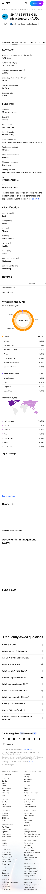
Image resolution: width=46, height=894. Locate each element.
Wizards (5, 884)
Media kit (27, 825)
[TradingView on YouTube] (13, 739)
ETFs (4, 783)
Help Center (28, 820)
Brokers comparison (31, 793)
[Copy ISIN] (18, 180)
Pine (3, 795)
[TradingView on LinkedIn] (24, 739)
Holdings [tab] (23, 42)
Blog (25, 818)
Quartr (31, 762)
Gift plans (27, 781)
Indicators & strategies (10, 882)
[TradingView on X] (3, 739)
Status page (28, 860)
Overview (27, 788)
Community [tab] (35, 42)
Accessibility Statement (32, 852)
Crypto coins (6, 788)
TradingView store (30, 832)
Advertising (28, 882)
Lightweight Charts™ (31, 871)
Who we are (28, 813)
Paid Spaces (6, 889)
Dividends (5, 818)
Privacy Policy (29, 848)
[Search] (26, 3)
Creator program (8, 859)
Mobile (4, 843)
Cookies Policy (29, 850)
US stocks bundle (30, 806)
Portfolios (5, 827)
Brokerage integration (31, 885)
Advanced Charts (30, 873)
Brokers (26, 790)
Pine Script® (6, 836)
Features (27, 774)
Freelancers (6, 887)
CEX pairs (5, 790)
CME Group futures (30, 802)
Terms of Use (28, 843)
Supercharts (6, 774)
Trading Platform (30, 876)
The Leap (27, 795)
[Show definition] (31, 55)
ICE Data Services (26, 749)
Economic (5, 813)
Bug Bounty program (31, 857)
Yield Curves (6, 829)
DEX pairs (5, 793)
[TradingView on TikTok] (34, 739)
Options (5, 832)
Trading (4, 871)
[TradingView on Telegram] (29, 739)
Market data (28, 779)
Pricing (26, 777)
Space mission (29, 815)
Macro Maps (6, 834)
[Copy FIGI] (18, 188)
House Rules (6, 862)
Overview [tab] (6, 42)
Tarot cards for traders (32, 834)
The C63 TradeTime (31, 836)
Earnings (5, 815)
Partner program (29, 887)
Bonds (4, 786)
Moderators (6, 864)
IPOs (3, 820)
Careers (26, 823)
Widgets (27, 866)
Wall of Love (6, 854)
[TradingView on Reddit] (39, 739)
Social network (7, 852)
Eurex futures (28, 804)
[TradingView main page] (8, 3)
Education (5, 873)
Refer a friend (7, 857)
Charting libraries (30, 869)
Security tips (28, 855)
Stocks (4, 781)
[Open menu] (3, 3)
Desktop (5, 845)
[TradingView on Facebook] (8, 739)
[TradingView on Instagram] (19, 739)
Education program (30, 889)
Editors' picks (6, 875)
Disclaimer (27, 845)
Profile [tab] (15, 42)
